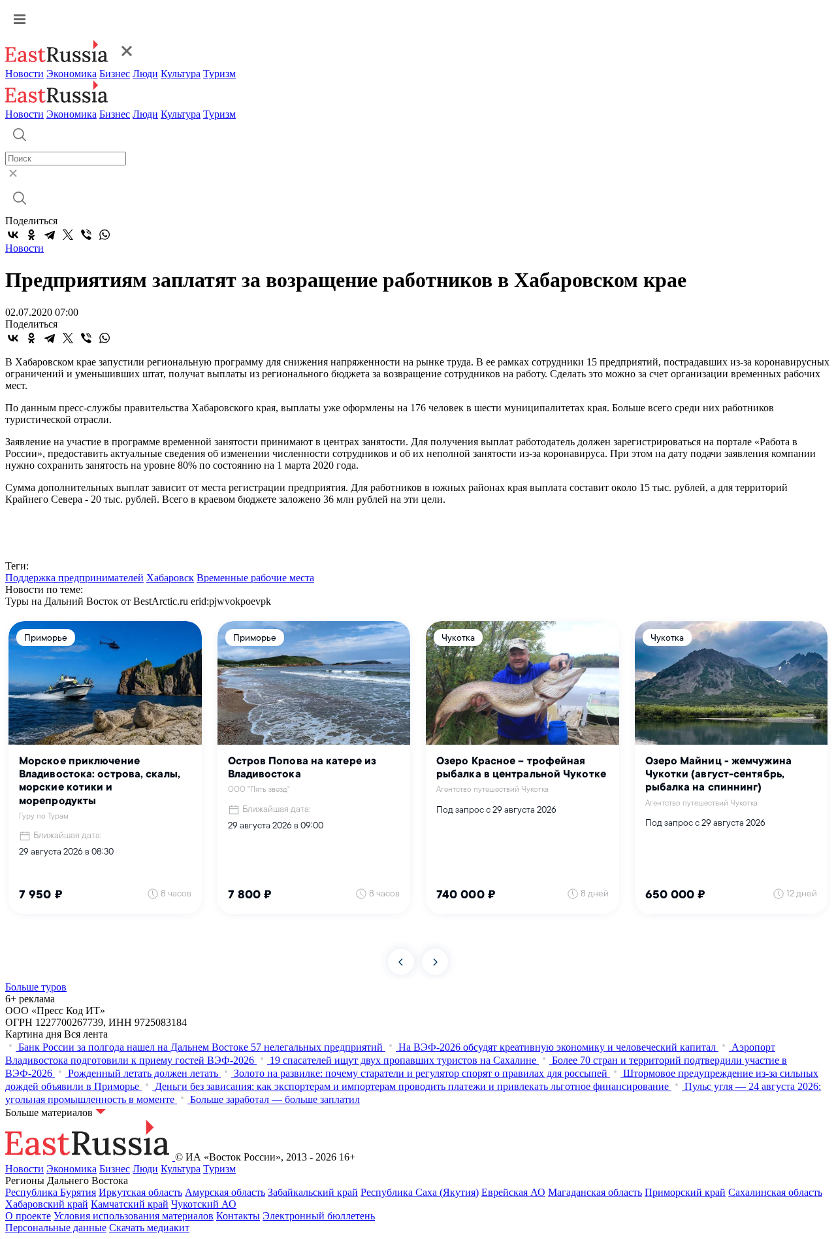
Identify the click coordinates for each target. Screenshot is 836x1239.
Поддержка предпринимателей (74, 577)
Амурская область (225, 1192)
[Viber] (86, 235)
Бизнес (114, 73)
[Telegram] (49, 235)
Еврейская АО (513, 1192)
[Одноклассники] (31, 235)
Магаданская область (595, 1192)
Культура (181, 73)
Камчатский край (130, 1204)
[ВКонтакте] (13, 235)
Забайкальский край (313, 1192)
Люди (145, 73)
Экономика (71, 73)
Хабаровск (170, 577)
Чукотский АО (203, 1204)
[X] (68, 235)
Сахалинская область (775, 1192)
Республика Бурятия (50, 1192)
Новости (24, 73)
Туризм (219, 73)
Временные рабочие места (255, 577)
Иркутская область (140, 1192)
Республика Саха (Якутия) (420, 1192)
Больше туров (36, 987)
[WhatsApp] (104, 235)
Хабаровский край (46, 1204)
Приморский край (685, 1192)
